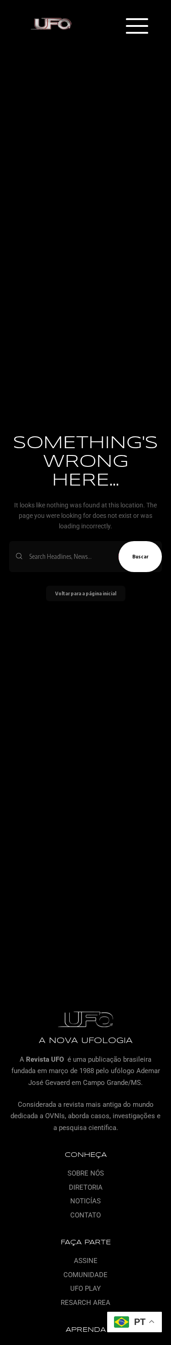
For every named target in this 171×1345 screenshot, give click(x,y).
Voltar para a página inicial (85, 593)
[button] (136, 27)
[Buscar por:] (70, 556)
